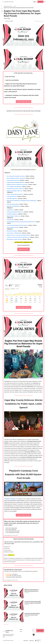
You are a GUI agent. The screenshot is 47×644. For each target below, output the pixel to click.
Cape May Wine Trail (11, 196)
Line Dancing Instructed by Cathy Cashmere (17, 225)
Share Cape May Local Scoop (23, 101)
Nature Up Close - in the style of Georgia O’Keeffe (18, 235)
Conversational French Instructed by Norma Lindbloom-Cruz (21, 221)
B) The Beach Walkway (11, 529)
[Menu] (45, 1)
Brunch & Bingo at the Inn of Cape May (16, 178)
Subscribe (40, 1)
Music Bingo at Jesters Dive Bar (14, 239)
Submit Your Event (23, 249)
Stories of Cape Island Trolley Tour (15, 194)
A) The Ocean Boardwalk (11, 528)
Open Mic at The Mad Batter (13, 206)
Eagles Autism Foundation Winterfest (15, 182)
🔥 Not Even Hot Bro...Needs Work (14, 577)
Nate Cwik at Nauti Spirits (13, 204)
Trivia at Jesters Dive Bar (13, 227)
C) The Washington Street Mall (12, 531)
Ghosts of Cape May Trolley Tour (14, 190)
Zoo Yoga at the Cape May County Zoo (16, 176)
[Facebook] (33, 634)
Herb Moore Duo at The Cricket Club (15, 188)
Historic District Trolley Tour (13, 216)
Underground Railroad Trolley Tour (15, 211)
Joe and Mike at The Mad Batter (14, 186)
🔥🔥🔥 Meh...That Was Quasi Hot (13, 575)
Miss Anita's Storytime (12, 231)
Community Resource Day (13, 180)
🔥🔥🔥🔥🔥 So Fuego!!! (11, 574)
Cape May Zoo (10, 209)
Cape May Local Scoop (8, 6)
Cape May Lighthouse (12, 198)
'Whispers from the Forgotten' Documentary (17, 184)
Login (34, 1)
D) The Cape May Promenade (12, 532)
